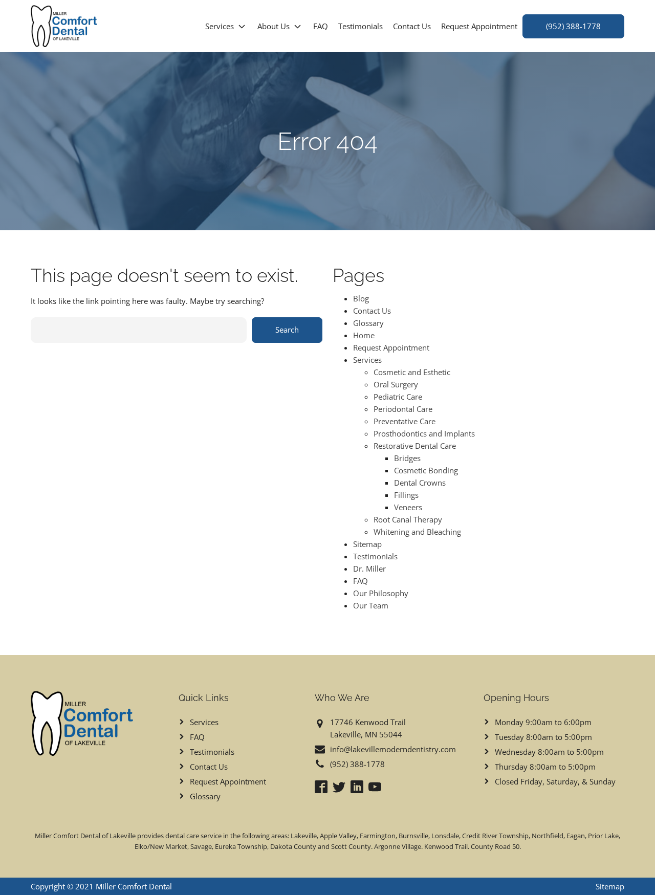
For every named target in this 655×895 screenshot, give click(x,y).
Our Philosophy (380, 593)
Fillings (406, 495)
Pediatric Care (398, 396)
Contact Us (412, 26)
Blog (361, 298)
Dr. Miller (369, 568)
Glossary (368, 323)
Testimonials (360, 26)
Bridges (407, 458)
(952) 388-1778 (573, 26)
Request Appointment (479, 26)
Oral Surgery (396, 384)
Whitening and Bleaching (417, 532)
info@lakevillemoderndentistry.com (393, 749)
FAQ (320, 26)
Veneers (408, 507)
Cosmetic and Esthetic (412, 372)
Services (219, 26)
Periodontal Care (403, 409)
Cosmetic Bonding (426, 470)
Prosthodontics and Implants (424, 433)
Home (364, 335)
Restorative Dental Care (415, 446)
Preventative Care (404, 421)
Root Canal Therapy (408, 519)
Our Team (370, 605)
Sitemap (367, 544)
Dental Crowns (420, 482)
